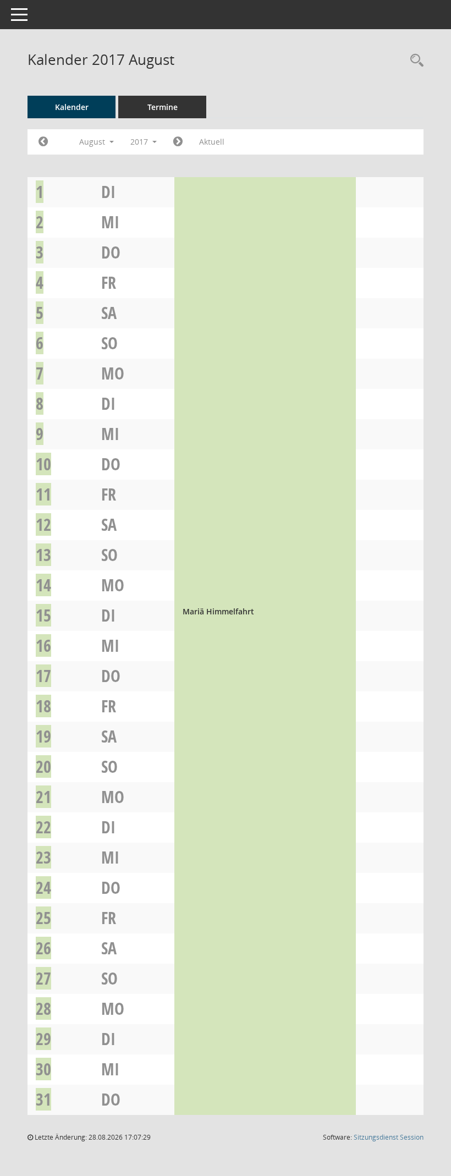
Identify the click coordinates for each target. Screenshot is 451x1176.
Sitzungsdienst (389, 1137)
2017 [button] (140, 141)
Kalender (72, 107)
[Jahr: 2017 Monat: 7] (43, 142)
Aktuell (211, 141)
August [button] (93, 141)
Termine (162, 107)
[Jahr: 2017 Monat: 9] (178, 142)
